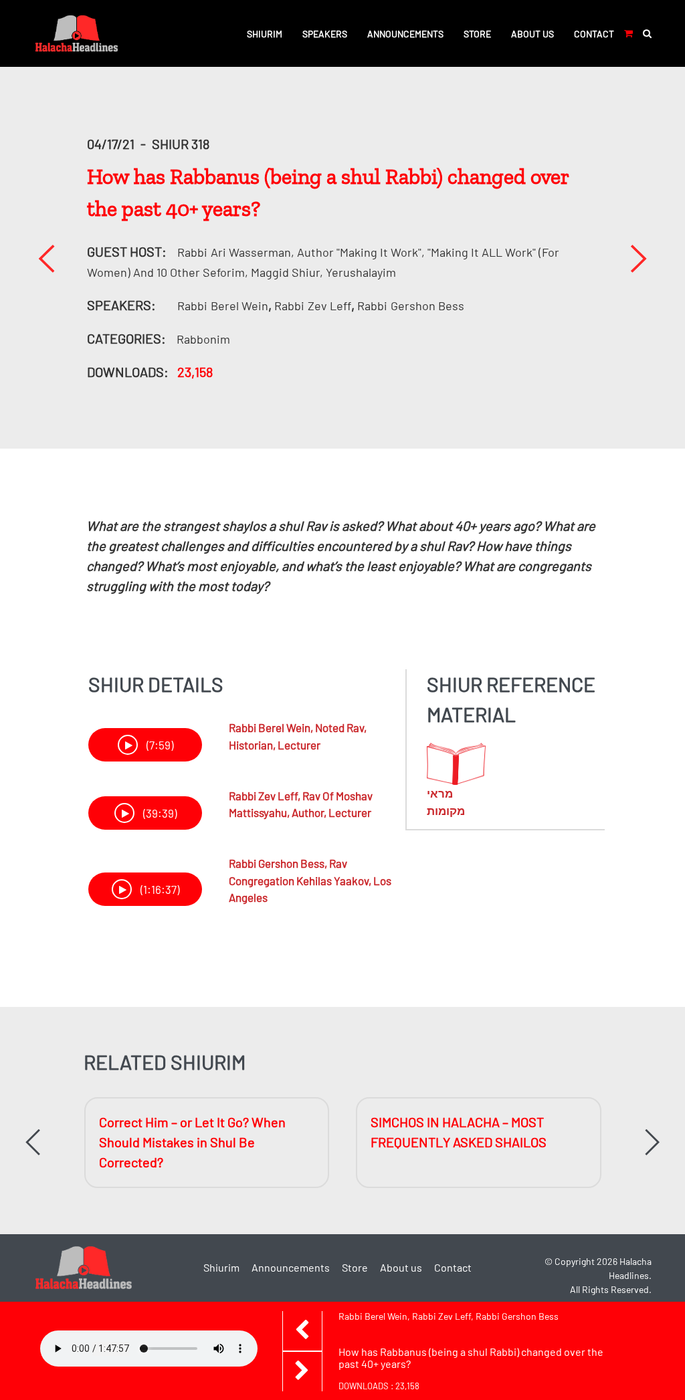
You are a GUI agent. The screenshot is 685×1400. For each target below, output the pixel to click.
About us (532, 33)
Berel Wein (222, 305)
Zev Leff (312, 305)
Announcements (405, 33)
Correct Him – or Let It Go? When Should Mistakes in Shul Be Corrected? (192, 1142)
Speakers (324, 33)
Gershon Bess (410, 305)
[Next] (638, 258)
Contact (594, 33)
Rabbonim (203, 339)
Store (477, 33)
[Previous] (46, 258)
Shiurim (264, 33)
